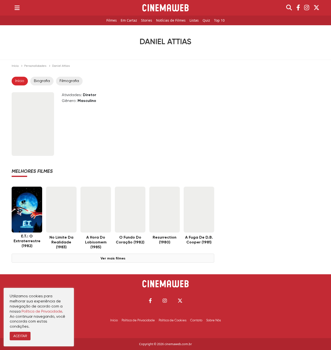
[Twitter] (316, 8)
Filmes (111, 20)
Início (15, 66)
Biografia (42, 81)
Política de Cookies (172, 320)
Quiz (206, 20)
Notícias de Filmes (171, 20)
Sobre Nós (213, 320)
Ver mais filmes (113, 258)
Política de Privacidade (138, 320)
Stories (146, 20)
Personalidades (35, 66)
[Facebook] (298, 8)
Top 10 (219, 20)
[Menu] (17, 7)
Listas (194, 20)
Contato (196, 320)
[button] (150, 300)
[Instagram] (306, 8)
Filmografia (69, 81)
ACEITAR (20, 336)
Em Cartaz (129, 20)
